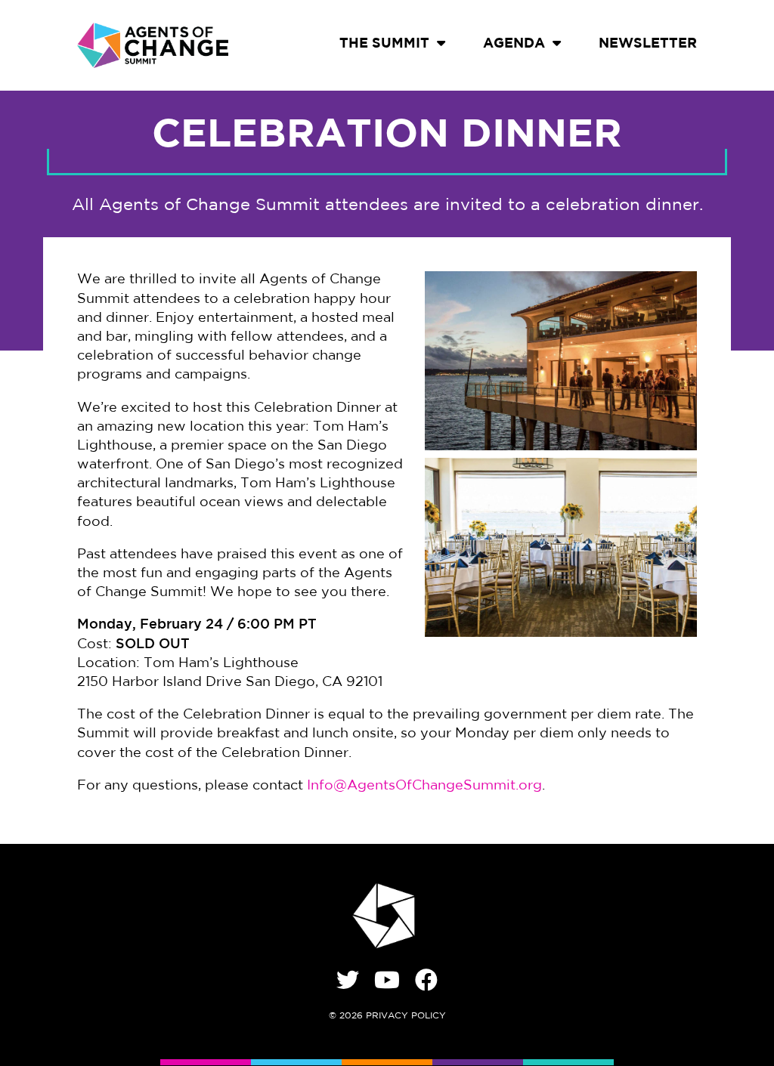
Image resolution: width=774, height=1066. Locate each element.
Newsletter (648, 44)
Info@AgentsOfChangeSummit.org (424, 786)
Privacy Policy (406, 1016)
